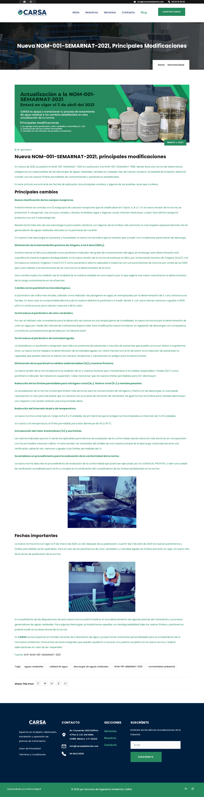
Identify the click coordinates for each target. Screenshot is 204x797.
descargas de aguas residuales (90, 666)
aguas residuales (33, 666)
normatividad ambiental (161, 666)
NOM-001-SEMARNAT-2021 (128, 666)
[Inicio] (32, 13)
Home (161, 64)
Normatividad (176, 64)
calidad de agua (58, 666)
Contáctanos (172, 11)
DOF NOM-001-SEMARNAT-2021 (42, 654)
